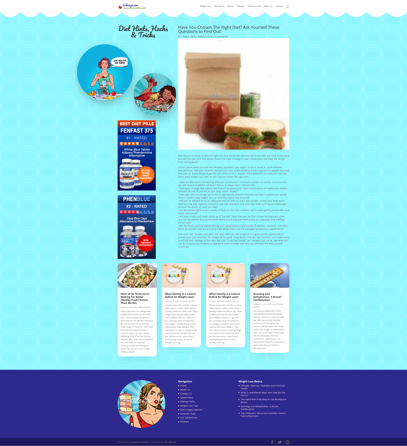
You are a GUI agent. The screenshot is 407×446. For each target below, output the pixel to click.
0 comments (221, 36)
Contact (279, 6)
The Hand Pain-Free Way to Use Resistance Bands (263, 401)
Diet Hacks (219, 6)
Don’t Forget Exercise (191, 409)
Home (183, 385)
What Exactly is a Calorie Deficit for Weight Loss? (180, 295)
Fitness (230, 6)
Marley (258, 304)
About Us (268, 6)
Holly (125, 307)
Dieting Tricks (205, 36)
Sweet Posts (186, 397)
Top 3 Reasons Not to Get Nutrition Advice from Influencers (263, 415)
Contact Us (186, 393)
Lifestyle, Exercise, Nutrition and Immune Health (263, 387)
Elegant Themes (140, 441)
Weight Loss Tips (144, 307)
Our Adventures (188, 417)
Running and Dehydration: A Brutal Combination (267, 297)
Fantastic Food (254, 6)
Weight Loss (205, 6)
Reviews (241, 6)
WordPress (170, 441)
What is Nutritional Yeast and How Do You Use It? (263, 394)
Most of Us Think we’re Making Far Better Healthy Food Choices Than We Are (135, 298)
